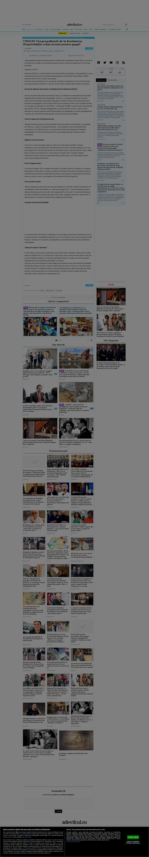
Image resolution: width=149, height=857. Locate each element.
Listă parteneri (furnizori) (73, 841)
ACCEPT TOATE (133, 837)
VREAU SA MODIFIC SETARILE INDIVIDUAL (133, 842)
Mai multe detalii (26, 837)
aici (23, 848)
